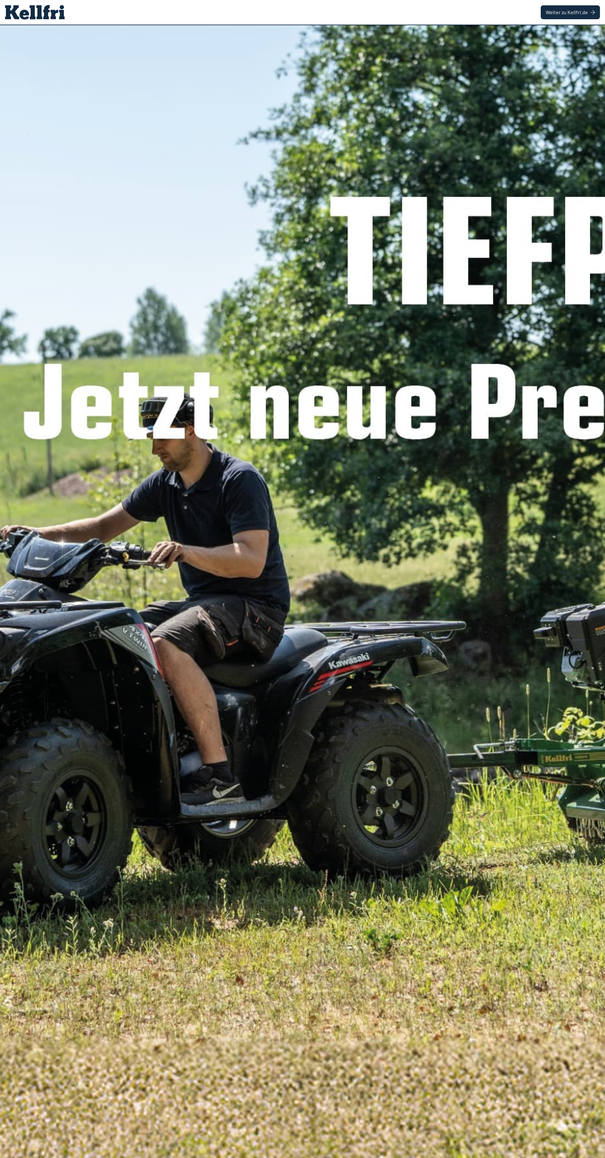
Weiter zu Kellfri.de (567, 12)
